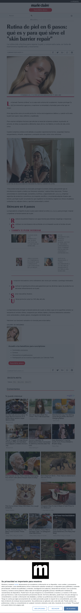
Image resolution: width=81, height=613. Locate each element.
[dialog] (40, 586)
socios (16, 584)
